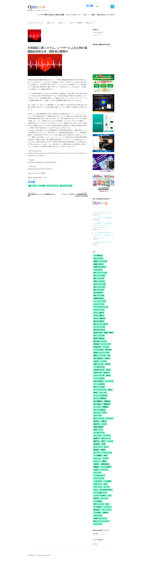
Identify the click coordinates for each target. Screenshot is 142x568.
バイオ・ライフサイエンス (52, 185)
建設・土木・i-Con (99, 289)
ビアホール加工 (98, 515)
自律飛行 (105, 512)
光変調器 (96, 467)
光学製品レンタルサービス (100, 518)
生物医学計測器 (105, 464)
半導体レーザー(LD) (99, 281)
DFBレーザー (104, 498)
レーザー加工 (98, 270)
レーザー (106, 347)
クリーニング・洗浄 (99, 378)
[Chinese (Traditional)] (94, 29)
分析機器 (105, 407)
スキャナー (103, 392)
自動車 (104, 421)
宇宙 (103, 444)
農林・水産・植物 (99, 321)
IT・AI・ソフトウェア (99, 301)
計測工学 (108, 349)
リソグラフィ (104, 470)
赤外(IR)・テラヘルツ (99, 284)
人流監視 (96, 464)
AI (108, 355)
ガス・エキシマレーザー (100, 390)
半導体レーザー (98, 429)
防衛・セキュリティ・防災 (66, 185)
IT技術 (107, 364)
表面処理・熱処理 (98, 427)
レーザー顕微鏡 (98, 455)
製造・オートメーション (100, 272)
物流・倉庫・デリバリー (100, 341)
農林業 (103, 449)
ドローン (110, 441)
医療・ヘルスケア (32, 185)
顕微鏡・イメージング (99, 355)
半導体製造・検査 (99, 298)
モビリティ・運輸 (99, 312)
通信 (108, 375)
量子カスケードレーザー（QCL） (101, 521)
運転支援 (96, 449)
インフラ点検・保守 (99, 367)
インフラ (103, 361)
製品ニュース (51, 23)
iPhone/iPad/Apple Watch (106, 489)
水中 (105, 484)
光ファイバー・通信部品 (100, 398)
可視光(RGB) (97, 347)
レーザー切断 (107, 481)
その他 (96, 361)
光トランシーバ (98, 447)
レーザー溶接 (97, 512)
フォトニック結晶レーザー (100, 492)
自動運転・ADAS (98, 264)
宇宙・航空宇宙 (98, 292)
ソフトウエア (107, 507)
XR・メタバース (106, 344)
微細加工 (96, 441)
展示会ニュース (90, 23)
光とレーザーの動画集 (75, 23)
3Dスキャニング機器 (99, 318)
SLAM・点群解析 (98, 358)
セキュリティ (97, 435)
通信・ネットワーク (99, 275)
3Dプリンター (97, 472)
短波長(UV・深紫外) (99, 338)
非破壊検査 (106, 404)
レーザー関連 (41, 185)
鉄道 (105, 455)
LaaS (109, 495)
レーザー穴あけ (98, 481)
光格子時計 (97, 509)
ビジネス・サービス (99, 375)
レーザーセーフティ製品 (100, 495)
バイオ (104, 424)
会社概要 (95, 544)
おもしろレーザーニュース (36, 23)
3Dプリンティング (99, 310)
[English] (96, 29)
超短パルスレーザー (99, 287)
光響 (110, 390)
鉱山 (107, 504)
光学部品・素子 (98, 332)
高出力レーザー (106, 438)
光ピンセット (97, 458)
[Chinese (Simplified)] (93, 29)
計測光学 (96, 498)
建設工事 (96, 421)
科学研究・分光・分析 (100, 267)
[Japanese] (97, 29)
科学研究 (96, 344)
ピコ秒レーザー (98, 484)
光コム (106, 447)
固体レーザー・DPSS (99, 387)
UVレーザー (97, 452)
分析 (108, 369)
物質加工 (96, 424)
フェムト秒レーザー (99, 432)
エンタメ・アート (99, 304)
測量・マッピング (99, 295)
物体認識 (107, 401)
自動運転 (96, 438)
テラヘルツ (97, 412)
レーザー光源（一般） (99, 475)
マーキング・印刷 (98, 349)
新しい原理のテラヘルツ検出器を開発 (103, 218)
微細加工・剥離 (108, 332)
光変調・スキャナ (98, 364)
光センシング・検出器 (99, 410)
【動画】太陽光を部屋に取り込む (102, 242)
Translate (101, 34)
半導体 (107, 358)
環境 (103, 441)
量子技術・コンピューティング (101, 352)
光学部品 (106, 372)
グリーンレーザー (106, 509)
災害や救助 (97, 444)
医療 (95, 392)
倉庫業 (104, 461)
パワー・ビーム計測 (99, 384)
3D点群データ (97, 372)
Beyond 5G (109, 418)
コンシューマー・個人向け (100, 395)
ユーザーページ (97, 542)
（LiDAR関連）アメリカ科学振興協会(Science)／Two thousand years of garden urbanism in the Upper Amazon (102, 225)
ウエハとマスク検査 (106, 467)
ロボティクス (97, 415)
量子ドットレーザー (99, 504)
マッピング (97, 407)
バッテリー (97, 461)
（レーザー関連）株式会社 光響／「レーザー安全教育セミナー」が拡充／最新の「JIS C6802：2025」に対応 (103, 235)
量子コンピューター (99, 418)
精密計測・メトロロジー (100, 261)
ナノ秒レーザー (98, 524)
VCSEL (96, 489)
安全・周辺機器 (98, 401)
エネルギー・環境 (99, 315)
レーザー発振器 (98, 501)
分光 (104, 412)
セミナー (106, 487)
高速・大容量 (97, 404)
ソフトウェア (109, 381)
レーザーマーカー (106, 452)
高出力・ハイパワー (99, 335)
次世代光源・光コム (99, 369)
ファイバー (106, 435)
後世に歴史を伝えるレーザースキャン (103, 213)
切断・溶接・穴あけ (99, 330)
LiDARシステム (98, 258)
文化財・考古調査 (98, 381)
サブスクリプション (99, 478)
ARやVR (96, 470)
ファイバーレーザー (99, 327)
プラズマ (105, 458)
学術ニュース (62, 23)
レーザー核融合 (98, 507)
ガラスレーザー (98, 487)
